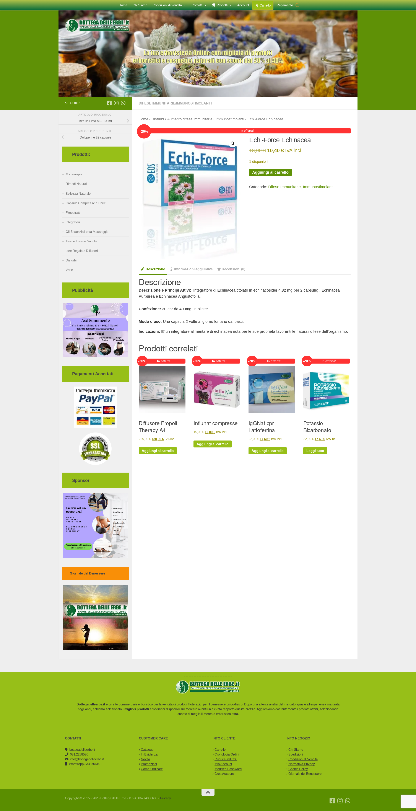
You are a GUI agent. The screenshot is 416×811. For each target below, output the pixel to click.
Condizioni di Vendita (167, 5)
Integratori (73, 222)
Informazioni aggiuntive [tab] (193, 269)
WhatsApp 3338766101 (85, 764)
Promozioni (149, 764)
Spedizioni (295, 754)
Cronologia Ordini (226, 754)
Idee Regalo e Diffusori (82, 251)
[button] (233, 143)
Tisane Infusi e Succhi (81, 241)
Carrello (265, 5)
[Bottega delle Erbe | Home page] (97, 26)
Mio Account (223, 764)
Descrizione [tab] (155, 269)
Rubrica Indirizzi (225, 759)
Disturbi (157, 119)
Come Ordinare (152, 769)
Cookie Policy (298, 769)
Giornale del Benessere (305, 773)
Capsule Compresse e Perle (86, 203)
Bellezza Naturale (78, 193)
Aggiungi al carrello (270, 172)
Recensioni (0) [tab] (233, 269)
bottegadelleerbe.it (82, 749)
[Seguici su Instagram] (116, 103)
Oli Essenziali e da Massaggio (87, 231)
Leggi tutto (315, 451)
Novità (145, 759)
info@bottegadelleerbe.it (87, 759)
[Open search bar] (298, 5)
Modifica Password (228, 769)
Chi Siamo (140, 5)
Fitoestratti (73, 212)
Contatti (197, 5)
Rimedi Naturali (76, 184)
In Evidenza (149, 754)
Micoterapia (74, 174)
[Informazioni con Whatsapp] (123, 103)
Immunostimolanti (194, 103)
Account (243, 5)
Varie (69, 270)
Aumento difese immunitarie (189, 119)
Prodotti (222, 5)
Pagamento (285, 5)
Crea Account (224, 773)
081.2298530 (79, 754)
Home (123, 5)
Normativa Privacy (301, 764)
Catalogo (147, 749)
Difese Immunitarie (157, 103)
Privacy (165, 798)
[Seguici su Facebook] (109, 103)
